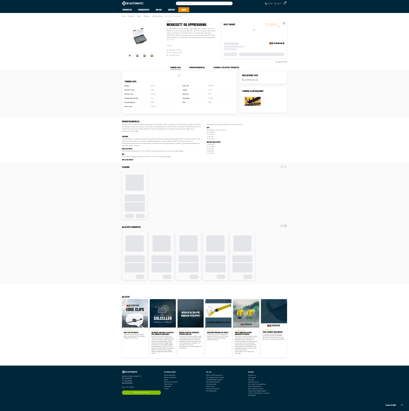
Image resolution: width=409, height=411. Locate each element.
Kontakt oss (251, 375)
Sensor (166, 380)
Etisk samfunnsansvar (213, 389)
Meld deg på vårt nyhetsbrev (141, 392)
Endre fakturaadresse (254, 386)
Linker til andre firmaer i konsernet (259, 393)
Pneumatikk (167, 386)
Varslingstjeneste (211, 391)
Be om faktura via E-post (255, 389)
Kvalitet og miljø (211, 384)
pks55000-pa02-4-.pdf (251, 80)
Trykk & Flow (168, 384)
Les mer (169, 46)
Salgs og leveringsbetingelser (257, 391)
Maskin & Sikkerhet (170, 377)
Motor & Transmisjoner (171, 382)
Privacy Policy (210, 386)
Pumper (166, 389)
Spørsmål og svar (253, 382)
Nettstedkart (252, 395)
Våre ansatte (252, 377)
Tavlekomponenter (169, 375)
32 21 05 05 (128, 381)
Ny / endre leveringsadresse (257, 384)
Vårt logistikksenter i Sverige (215, 377)
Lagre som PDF (282, 62)
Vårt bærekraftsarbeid (213, 382)
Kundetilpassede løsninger (214, 380)
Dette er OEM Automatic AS (214, 375)
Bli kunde (251, 380)
